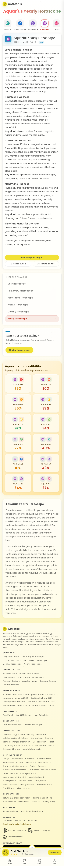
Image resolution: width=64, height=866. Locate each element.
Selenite (42, 766)
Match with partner (46, 264)
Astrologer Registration (32, 811)
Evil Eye (6, 758)
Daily (40, 863)
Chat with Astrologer (12, 677)
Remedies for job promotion (16, 741)
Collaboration (39, 741)
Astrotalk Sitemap (11, 749)
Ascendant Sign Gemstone (33, 734)
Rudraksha (17, 758)
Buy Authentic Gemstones (15, 766)
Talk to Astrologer (33, 677)
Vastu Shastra (24, 745)
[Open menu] (59, 4)
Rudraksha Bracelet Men (14, 769)
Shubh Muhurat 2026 (12, 694)
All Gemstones (24, 788)
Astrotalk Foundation (32, 749)
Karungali (30, 758)
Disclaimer (23, 801)
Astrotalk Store (10, 673)
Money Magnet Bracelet (14, 777)
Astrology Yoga (29, 681)
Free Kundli (8, 715)
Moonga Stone (27, 784)
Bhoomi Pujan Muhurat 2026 (41, 701)
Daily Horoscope (11, 656)
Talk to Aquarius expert (32, 257)
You (54, 863)
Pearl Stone (8, 788)
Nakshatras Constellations (15, 738)
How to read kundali (29, 673)
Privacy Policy (9, 801)
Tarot (51, 741)
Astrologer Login (10, 811)
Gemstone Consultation (37, 762)
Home (9, 863)
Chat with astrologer (19, 350)
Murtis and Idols (10, 773)
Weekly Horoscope (37, 660)
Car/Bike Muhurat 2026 (42, 698)
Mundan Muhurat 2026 (43, 705)
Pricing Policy (49, 801)
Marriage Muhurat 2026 (14, 701)
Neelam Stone (25, 780)
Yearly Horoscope (33, 664)
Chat (24, 863)
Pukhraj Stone (9, 780)
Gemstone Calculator (13, 762)
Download (54, 852)
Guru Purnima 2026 (43, 745)
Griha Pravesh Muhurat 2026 (16, 705)
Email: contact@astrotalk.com (17, 824)
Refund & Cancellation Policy (16, 797)
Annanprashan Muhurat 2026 (39, 694)
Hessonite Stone (44, 784)
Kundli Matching (23, 715)
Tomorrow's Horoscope (14, 660)
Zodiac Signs (9, 745)
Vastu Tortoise (44, 758)
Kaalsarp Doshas (48, 681)
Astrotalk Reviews (11, 681)
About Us (35, 801)
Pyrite (32, 766)
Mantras (49, 738)
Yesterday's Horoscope (32, 656)
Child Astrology (10, 734)
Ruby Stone (40, 780)
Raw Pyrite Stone (28, 773)
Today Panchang (11, 684)
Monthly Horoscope (12, 664)
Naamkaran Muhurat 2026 (15, 698)
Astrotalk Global (36, 777)
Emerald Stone (10, 784)
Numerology (37, 738)
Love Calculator (41, 715)
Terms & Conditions (42, 797)
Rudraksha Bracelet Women (42, 769)
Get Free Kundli (18, 264)
